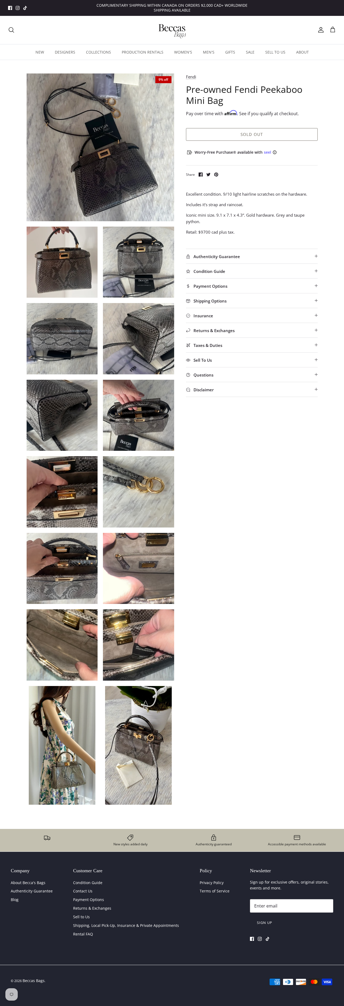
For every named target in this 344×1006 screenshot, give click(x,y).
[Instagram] (18, 8)
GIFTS (230, 52)
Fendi (191, 76)
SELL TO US (275, 52)
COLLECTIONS (98, 52)
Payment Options (88, 899)
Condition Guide (87, 882)
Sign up (264, 922)
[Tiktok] (25, 8)
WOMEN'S (183, 52)
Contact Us (82, 891)
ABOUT (302, 52)
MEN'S (208, 52)
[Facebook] (10, 8)
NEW (39, 52)
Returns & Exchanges (92, 908)
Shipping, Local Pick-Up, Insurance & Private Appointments (126, 925)
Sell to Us (81, 916)
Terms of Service (215, 891)
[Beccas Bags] (172, 30)
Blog (15, 899)
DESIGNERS (65, 52)
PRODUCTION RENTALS (142, 52)
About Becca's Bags (28, 882)
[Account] (320, 30)
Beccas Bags (34, 980)
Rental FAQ (83, 934)
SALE (250, 52)
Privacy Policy (212, 882)
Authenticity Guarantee (32, 891)
